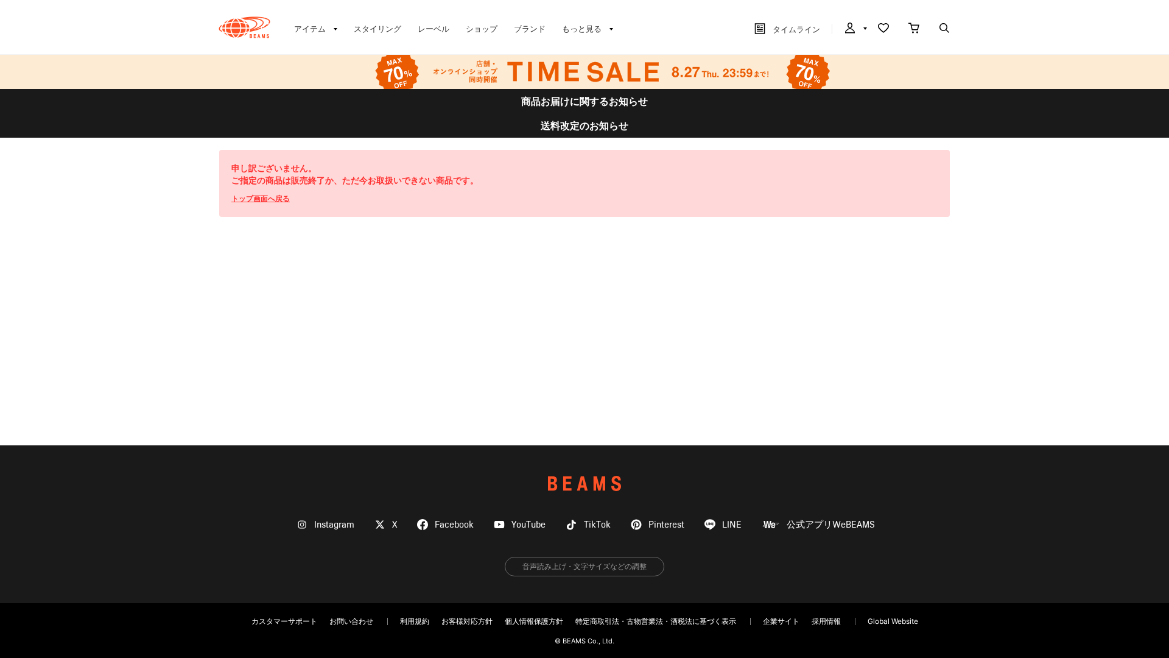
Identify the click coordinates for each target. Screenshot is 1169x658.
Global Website (893, 621)
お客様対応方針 (467, 621)
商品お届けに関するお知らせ (584, 101)
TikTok (597, 524)
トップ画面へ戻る (260, 198)
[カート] (914, 29)
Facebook (454, 524)
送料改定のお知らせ (584, 125)
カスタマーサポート (284, 621)
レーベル (433, 29)
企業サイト (781, 621)
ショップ (481, 29)
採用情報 (826, 621)
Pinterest (666, 524)
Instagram (334, 524)
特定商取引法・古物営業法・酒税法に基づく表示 (655, 621)
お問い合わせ (351, 621)
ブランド (530, 29)
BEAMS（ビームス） (244, 27)
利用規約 (414, 621)
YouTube (528, 524)
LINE (732, 524)
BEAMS (584, 483)
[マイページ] (855, 29)
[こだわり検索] (944, 29)
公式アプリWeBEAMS (831, 524)
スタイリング (377, 29)
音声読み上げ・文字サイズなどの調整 (584, 566)
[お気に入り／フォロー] (883, 29)
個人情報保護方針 (534, 621)
